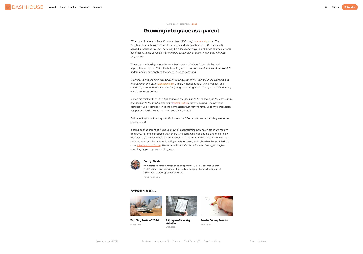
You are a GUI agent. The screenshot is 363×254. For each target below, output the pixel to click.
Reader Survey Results (214, 220)
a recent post (203, 41)
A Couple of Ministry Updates (178, 222)
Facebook (146, 241)
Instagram (159, 241)
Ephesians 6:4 (166, 83)
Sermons (97, 7)
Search (207, 241)
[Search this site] (326, 7)
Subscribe (349, 7)
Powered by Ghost (258, 241)
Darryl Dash (152, 161)
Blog (62, 7)
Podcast (84, 7)
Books (72, 7)
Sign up (217, 241)
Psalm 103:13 (180, 103)
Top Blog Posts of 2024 (144, 220)
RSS (198, 241)
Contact (176, 241)
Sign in (335, 7)
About (52, 7)
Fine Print (188, 241)
